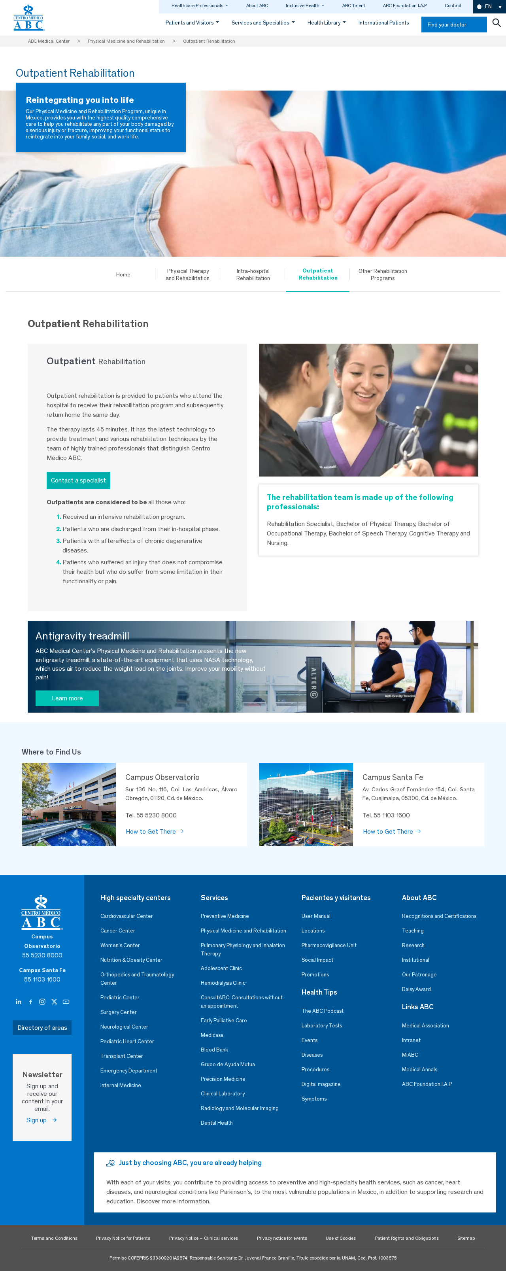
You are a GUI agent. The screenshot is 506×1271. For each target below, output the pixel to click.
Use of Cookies (341, 1238)
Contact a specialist (78, 480)
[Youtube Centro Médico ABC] (66, 1002)
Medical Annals (419, 1069)
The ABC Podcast (323, 1011)
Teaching (413, 930)
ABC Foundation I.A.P (405, 5)
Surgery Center (118, 1012)
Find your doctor (447, 24)
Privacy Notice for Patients (123, 1238)
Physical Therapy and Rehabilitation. (188, 274)
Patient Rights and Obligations (407, 1238)
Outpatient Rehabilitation (318, 274)
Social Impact (317, 960)
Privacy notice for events (282, 1238)
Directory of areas (42, 1027)
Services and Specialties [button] (261, 22)
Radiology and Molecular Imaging (240, 1108)
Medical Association (425, 1025)
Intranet (411, 1040)
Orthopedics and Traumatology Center (137, 978)
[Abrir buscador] (496, 24)
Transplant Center (121, 1056)
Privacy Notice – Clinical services (203, 1238)
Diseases (312, 1055)
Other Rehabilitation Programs (383, 274)
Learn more (67, 698)
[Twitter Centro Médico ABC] (55, 1002)
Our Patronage (419, 974)
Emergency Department (128, 1070)
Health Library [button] (325, 22)
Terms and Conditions (54, 1238)
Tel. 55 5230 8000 (151, 815)
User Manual (316, 916)
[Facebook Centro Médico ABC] (31, 1002)
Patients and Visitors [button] (190, 22)
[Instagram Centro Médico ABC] (43, 1002)
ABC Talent (353, 5)
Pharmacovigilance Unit (329, 945)
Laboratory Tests (322, 1025)
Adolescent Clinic (221, 968)
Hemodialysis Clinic (223, 983)
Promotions (315, 974)
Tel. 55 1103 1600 (386, 815)
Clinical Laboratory (223, 1093)
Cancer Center (117, 930)
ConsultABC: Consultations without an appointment (242, 1001)
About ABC (257, 5)
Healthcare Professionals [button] (198, 5)
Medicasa (212, 1035)
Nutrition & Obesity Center (131, 960)
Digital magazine (321, 1084)
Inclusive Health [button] (303, 5)
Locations (313, 930)
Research (413, 945)
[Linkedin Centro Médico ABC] (19, 1002)
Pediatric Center (120, 997)
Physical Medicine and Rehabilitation (243, 930)
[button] (489, 7)
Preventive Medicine (225, 916)
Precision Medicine (223, 1079)
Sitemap (466, 1238)
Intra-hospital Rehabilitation (253, 274)
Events (309, 1040)
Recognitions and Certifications (439, 916)
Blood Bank (214, 1049)
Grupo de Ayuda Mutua (228, 1064)
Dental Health (217, 1123)
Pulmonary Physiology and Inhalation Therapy (243, 949)
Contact (453, 5)
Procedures (315, 1069)
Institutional (415, 960)
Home (123, 274)
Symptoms (314, 1098)
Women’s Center (120, 945)
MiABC (410, 1055)
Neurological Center (124, 1026)
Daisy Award (416, 989)
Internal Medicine (120, 1085)
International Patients (384, 22)
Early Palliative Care (224, 1020)
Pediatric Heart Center (127, 1041)
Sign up (38, 1120)
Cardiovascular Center (126, 916)
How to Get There (151, 831)
